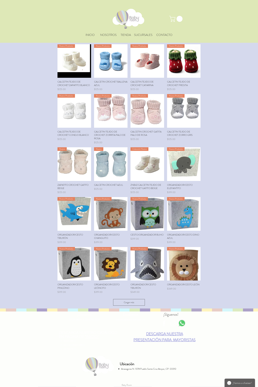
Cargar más (129, 302)
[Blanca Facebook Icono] (164, 323)
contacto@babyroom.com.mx (130, 319)
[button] (176, 19)
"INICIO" (92, 337)
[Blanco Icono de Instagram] (173, 323)
